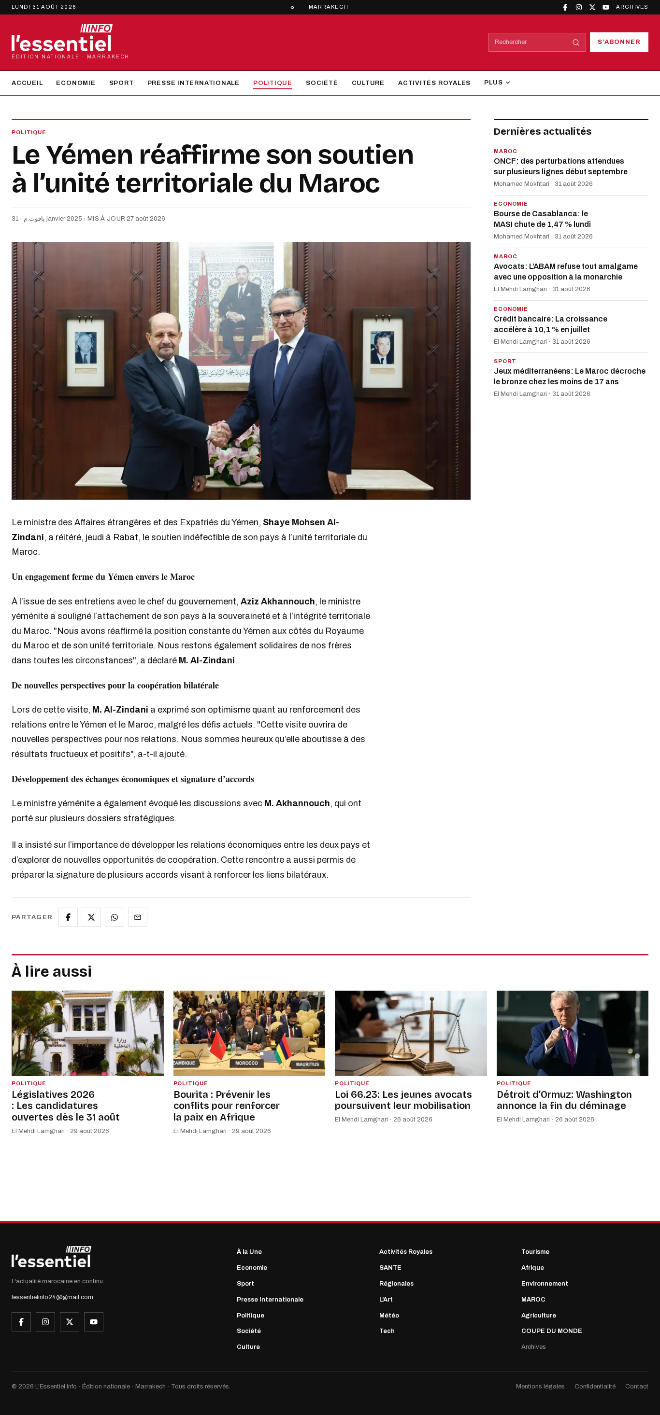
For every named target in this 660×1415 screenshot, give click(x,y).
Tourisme (535, 1251)
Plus (493, 82)
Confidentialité (595, 1386)
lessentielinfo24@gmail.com (52, 1297)
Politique (272, 83)
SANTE (390, 1267)
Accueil (27, 83)
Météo (389, 1315)
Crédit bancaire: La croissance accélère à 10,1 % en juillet (550, 324)
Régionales (396, 1283)
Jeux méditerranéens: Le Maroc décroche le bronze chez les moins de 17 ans (570, 376)
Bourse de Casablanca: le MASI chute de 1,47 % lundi (542, 219)
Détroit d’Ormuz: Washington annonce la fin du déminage (564, 1100)
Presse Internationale (193, 83)
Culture (368, 83)
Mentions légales (540, 1386)
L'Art (386, 1299)
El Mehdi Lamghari (520, 289)
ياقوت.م (34, 218)
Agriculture (538, 1315)
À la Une (249, 1251)
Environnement (544, 1283)
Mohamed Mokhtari (521, 184)
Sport (121, 83)
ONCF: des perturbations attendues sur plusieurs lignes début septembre (561, 166)
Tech (387, 1331)
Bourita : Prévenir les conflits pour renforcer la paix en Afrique (226, 1106)
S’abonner (619, 42)
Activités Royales (434, 83)
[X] (592, 7)
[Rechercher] (576, 42)
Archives (632, 7)
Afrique (532, 1267)
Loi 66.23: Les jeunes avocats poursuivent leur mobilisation (403, 1100)
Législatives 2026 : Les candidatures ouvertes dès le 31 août (66, 1106)
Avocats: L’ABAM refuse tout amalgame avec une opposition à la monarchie (566, 272)
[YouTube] (606, 7)
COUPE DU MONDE (551, 1331)
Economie (75, 83)
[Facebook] (565, 7)
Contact (636, 1386)
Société (322, 83)
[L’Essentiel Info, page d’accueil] (51, 1256)
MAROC (533, 1299)
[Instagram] (578, 7)
